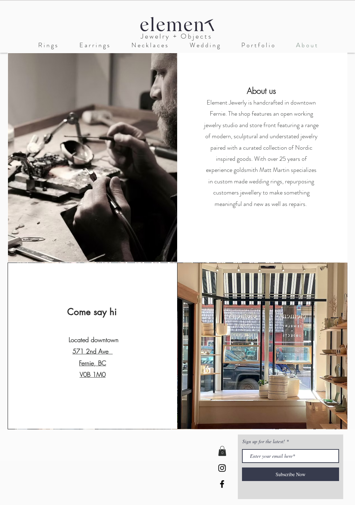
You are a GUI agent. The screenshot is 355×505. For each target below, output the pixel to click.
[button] (205, 45)
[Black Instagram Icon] (222, 468)
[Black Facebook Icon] (222, 484)
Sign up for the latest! (264, 441)
